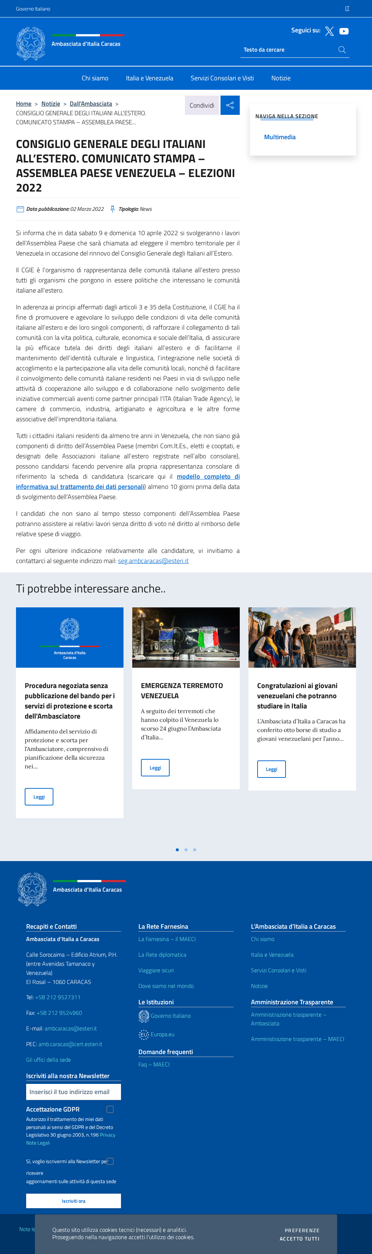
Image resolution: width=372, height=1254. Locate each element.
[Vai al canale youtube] (342, 30)
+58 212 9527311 (58, 997)
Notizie (50, 103)
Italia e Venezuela (272, 954)
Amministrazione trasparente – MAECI (297, 1038)
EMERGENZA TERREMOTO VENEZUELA (182, 690)
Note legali (31, 1229)
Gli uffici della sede (48, 1059)
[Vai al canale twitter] (327, 30)
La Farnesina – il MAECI (167, 939)
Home (24, 103)
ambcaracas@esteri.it (71, 1028)
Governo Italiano (33, 8)
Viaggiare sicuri (156, 970)
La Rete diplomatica (162, 954)
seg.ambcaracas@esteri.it (153, 561)
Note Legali (38, 1142)
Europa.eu (161, 1034)
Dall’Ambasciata (91, 103)
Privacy (108, 1134)
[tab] (177, 849)
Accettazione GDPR (53, 1109)
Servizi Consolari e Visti (278, 970)
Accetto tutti (300, 1238)
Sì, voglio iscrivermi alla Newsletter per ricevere (67, 1162)
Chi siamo (262, 939)
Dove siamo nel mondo (166, 985)
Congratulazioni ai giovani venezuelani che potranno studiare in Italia (297, 695)
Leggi (43, 796)
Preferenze (302, 1230)
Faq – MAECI (154, 1064)
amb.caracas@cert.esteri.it (70, 1044)
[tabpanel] (70, 725)
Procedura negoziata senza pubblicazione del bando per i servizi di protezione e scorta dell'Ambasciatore (70, 701)
